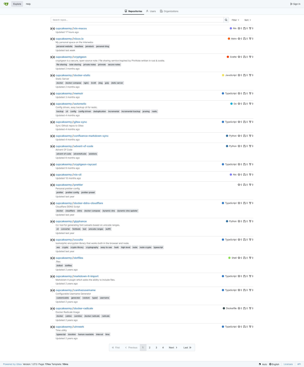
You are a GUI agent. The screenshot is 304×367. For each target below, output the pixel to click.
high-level (125, 247)
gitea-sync (80, 121)
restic (154, 111)
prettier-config (72, 192)
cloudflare (70, 211)
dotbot (60, 265)
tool (84, 229)
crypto (65, 247)
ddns (79, 211)
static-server (117, 83)
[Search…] (226, 20)
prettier (78, 184)
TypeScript (231, 93)
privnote (102, 64)
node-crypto (145, 247)
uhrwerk (79, 326)
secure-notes (114, 64)
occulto (78, 239)
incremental (113, 111)
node (135, 247)
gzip (107, 83)
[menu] (263, 364)
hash (116, 247)
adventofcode (80, 154)
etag (100, 83)
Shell (234, 257)
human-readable (86, 334)
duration (72, 334)
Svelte (233, 56)
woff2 (108, 229)
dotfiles (78, 257)
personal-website (64, 46)
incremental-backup (131, 111)
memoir (78, 93)
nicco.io (79, 38)
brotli (93, 83)
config (73, 111)
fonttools (76, 229)
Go (235, 103)
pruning (146, 111)
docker (60, 83)
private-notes (89, 64)
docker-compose (73, 83)
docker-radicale (83, 308)
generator (75, 298)
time (107, 334)
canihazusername (84, 290)
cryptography (92, 247)
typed (95, 298)
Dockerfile (231, 308)
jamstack (90, 46)
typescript (158, 247)
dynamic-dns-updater (127, 211)
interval (99, 334)
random (86, 298)
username (104, 298)
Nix (235, 28)
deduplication (99, 111)
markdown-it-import (86, 276)
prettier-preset (88, 192)
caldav (69, 316)
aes (58, 247)
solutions (93, 154)
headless (79, 46)
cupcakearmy (64, 28)
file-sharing (62, 64)
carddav (78, 316)
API (299, 364)
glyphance (80, 221)
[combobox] (236, 20)
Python (233, 135)
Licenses (288, 364)
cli (67, 111)
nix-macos (80, 28)
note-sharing (75, 64)
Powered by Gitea (12, 364)
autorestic (80, 103)
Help (28, 4)
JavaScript (231, 75)
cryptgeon (80, 56)
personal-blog (102, 46)
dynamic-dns (109, 211)
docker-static (82, 75)
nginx (86, 83)
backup (60, 111)
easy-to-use (106, 247)
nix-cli (77, 174)
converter (65, 229)
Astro (234, 38)
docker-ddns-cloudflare (88, 203)
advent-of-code (83, 146)
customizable (63, 298)
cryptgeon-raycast (85, 164)
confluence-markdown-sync (91, 135)
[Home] (6, 4)
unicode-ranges (96, 229)
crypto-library (77, 247)
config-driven (85, 111)
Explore (17, 4)
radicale (105, 316)
